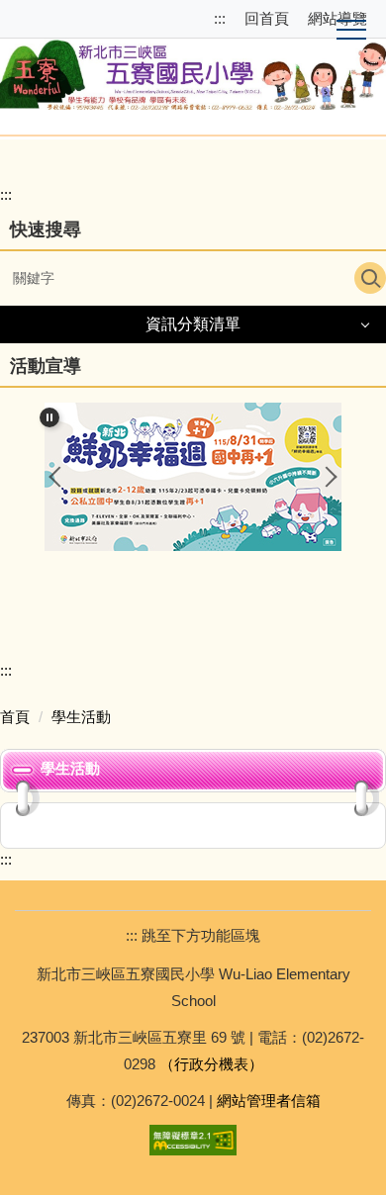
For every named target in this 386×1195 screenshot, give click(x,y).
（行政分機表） (211, 1064)
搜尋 (370, 278)
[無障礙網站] (193, 1138)
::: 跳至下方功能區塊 (193, 935)
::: (222, 18)
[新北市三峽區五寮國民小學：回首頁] (193, 71)
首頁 (15, 716)
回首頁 (266, 18)
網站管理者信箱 (269, 1100)
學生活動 (81, 716)
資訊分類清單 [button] (193, 324)
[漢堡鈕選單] (351, 30)
